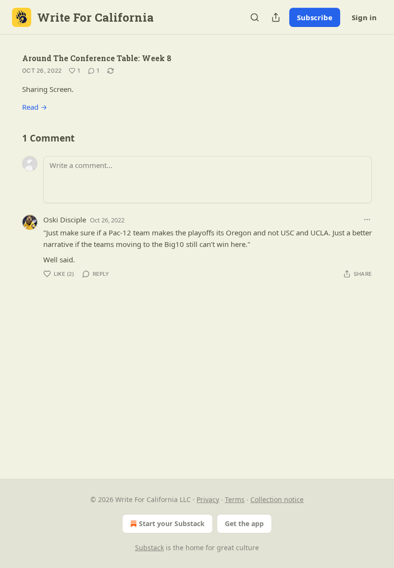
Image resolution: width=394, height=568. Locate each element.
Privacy (208, 499)
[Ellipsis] (367, 219)
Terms (235, 499)
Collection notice (277, 499)
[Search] (254, 17)
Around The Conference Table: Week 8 (97, 58)
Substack (149, 547)
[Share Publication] (275, 17)
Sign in (364, 17)
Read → (34, 107)
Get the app (244, 523)
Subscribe (314, 17)
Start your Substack (172, 523)
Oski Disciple (64, 219)
